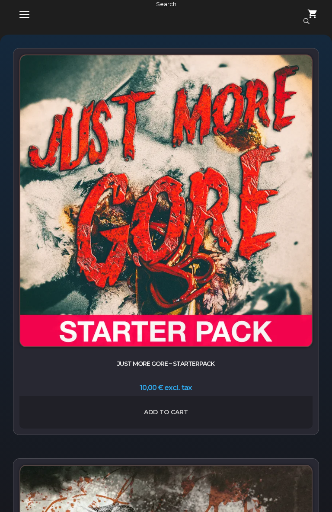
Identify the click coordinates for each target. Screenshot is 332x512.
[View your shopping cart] (307, 15)
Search (166, 3)
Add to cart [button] (166, 412)
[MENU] (18, 15)
